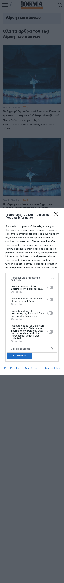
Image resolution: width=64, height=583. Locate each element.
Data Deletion (12, 368)
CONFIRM (19, 355)
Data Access (32, 368)
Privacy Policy (52, 368)
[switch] (50, 287)
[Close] (57, 215)
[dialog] (32, 291)
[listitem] (32, 278)
